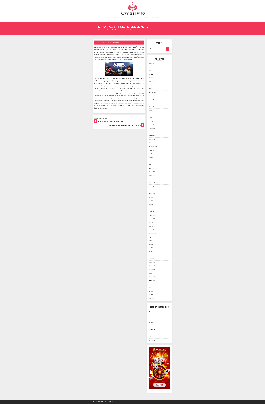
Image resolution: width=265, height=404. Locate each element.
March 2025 (151, 125)
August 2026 (152, 63)
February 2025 (152, 128)
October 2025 (152, 99)
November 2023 (152, 183)
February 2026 (152, 85)
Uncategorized (152, 340)
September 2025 (153, 103)
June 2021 (151, 287)
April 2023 (151, 208)
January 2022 (152, 262)
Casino (108, 17)
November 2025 (152, 96)
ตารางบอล (125, 83)
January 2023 (152, 219)
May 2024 (151, 161)
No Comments (116, 42)
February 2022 (152, 258)
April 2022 (151, 251)
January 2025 (152, 132)
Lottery (146, 17)
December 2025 (152, 92)
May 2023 (151, 204)
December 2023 (152, 179)
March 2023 (151, 211)
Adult (150, 311)
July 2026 (151, 67)
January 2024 (152, 175)
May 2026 (151, 74)
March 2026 (151, 81)
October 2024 (152, 143)
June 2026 (151, 70)
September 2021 (153, 277)
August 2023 (152, 193)
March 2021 (151, 298)
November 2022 (152, 226)
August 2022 (152, 237)
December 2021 (152, 266)
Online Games (155, 17)
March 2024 (151, 168)
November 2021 (152, 269)
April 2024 (151, 164)
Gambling (116, 17)
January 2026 (152, 88)
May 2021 (151, 291)
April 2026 (151, 78)
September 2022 (153, 233)
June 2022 (151, 244)
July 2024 (151, 154)
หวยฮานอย (141, 94)
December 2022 (152, 222)
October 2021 (152, 273)
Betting (124, 17)
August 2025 (152, 107)
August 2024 (152, 150)
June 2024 (151, 157)
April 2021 (151, 295)
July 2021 (151, 284)
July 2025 (151, 110)
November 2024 (152, 139)
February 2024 (152, 172)
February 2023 (152, 215)
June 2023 (151, 201)
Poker (131, 17)
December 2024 (152, 135)
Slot (139, 17)
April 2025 (151, 121)
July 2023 (151, 197)
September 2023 (153, 190)
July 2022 (151, 240)
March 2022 (151, 255)
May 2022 (151, 248)
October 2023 (152, 186)
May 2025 (151, 117)
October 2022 (152, 230)
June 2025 (151, 114)
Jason (98, 42)
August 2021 (152, 280)
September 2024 (153, 146)
